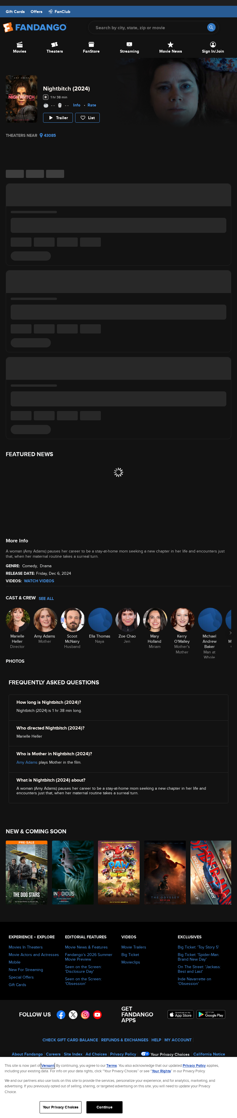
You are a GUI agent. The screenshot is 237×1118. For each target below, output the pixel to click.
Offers (36, 11)
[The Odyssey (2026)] (164, 873)
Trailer (62, 118)
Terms (111, 1065)
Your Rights (161, 1071)
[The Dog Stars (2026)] (25, 873)
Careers (53, 1054)
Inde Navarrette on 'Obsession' (194, 981)
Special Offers (21, 977)
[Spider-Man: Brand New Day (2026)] (210, 873)
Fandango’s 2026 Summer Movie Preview (88, 957)
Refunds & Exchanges (124, 1040)
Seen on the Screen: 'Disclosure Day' (83, 969)
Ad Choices (96, 1054)
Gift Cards (15, 11)
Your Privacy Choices (170, 1054)
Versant (47, 1065)
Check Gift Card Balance (70, 1040)
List (91, 118)
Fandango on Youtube (97, 1014)
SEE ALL (46, 598)
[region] (118, 1087)
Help (156, 1040)
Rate (92, 105)
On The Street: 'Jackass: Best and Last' (199, 969)
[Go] (211, 27)
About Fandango (27, 1054)
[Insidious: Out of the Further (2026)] (72, 873)
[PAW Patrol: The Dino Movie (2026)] (118, 873)
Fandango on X (73, 1014)
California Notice (209, 1054)
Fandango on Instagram (85, 1014)
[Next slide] (231, 633)
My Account (178, 1040)
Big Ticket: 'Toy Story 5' (198, 947)
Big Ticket (130, 954)
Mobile (15, 962)
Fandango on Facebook (61, 1014)
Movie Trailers (133, 947)
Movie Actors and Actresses (34, 954)
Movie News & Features (86, 947)
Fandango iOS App (181, 1014)
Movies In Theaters (26, 947)
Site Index (73, 1054)
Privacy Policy (123, 1054)
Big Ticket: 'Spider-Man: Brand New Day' (198, 957)
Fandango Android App (211, 1014)
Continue (104, 1107)
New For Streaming (26, 970)
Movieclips (130, 962)
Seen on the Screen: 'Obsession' (83, 981)
